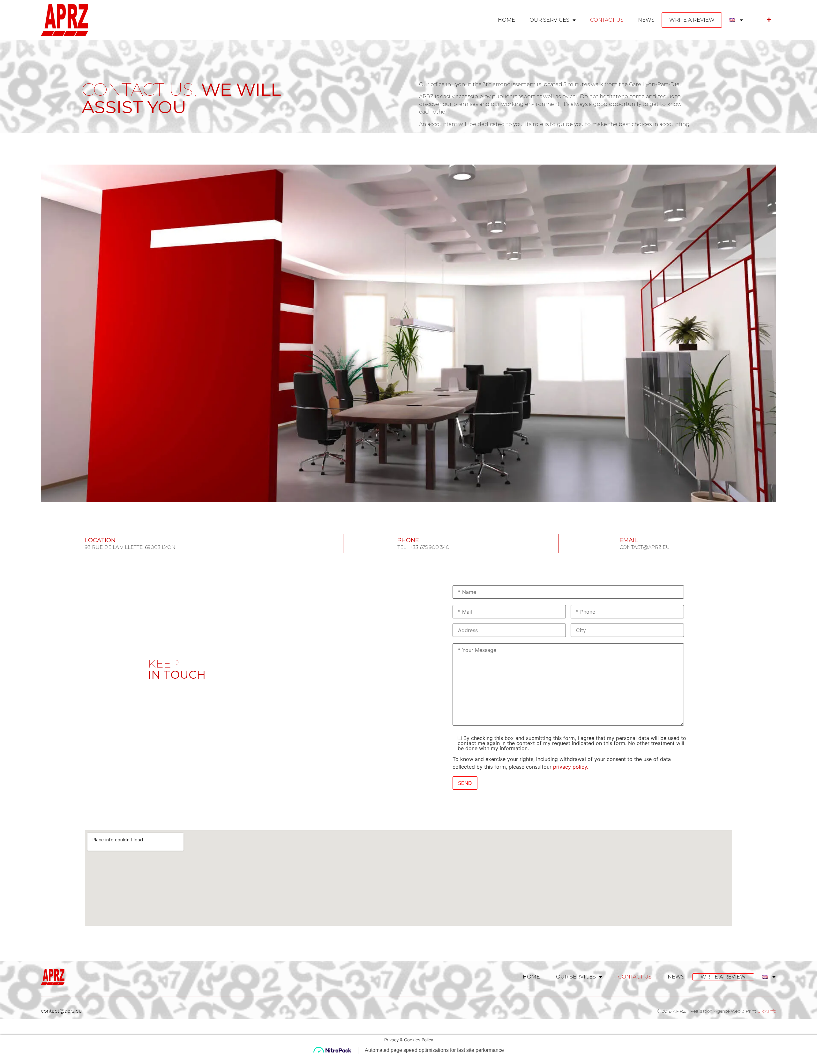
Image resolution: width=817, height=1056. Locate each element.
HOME (506, 20)
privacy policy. (570, 767)
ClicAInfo (766, 1011)
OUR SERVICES (549, 20)
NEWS (646, 20)
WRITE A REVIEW (692, 20)
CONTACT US (607, 20)
